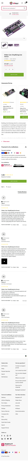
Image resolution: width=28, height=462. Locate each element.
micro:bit (17, 403)
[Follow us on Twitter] (4, 436)
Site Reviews (4, 376)
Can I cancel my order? (20, 370)
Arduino (17, 405)
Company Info (4, 414)
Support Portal (5, 427)
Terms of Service (5, 411)
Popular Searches (5, 371)
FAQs (2, 368)
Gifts (16, 414)
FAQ (2, 416)
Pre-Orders (4, 403)
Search (3, 374)
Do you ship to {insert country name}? (20, 381)
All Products (4, 365)
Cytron (6, 58)
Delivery (3, 397)
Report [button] (14, 224)
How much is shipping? (18, 386)
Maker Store (18, 400)
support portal (15, 14)
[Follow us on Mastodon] (10, 438)
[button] (4, 261)
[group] (14, 175)
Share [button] (18, 224)
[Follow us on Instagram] (7, 435)
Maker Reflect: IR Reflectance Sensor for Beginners (8, 108)
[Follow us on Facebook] (1, 435)
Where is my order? (20, 378)
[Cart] (25, 3)
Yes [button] (11, 224)
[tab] (22, 192)
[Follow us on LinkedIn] (2, 438)
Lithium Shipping (5, 400)
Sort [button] (2, 186)
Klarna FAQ (4, 419)
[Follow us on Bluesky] (8, 438)
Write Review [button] (14, 181)
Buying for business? (20, 390)
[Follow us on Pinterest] (10, 435)
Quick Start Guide (5, 422)
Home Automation (20, 411)
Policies (3, 408)
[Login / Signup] (22, 3)
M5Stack (17, 408)
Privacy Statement (5, 405)
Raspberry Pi (18, 397)
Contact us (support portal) (20, 366)
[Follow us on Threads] (5, 438)
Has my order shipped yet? (20, 374)
